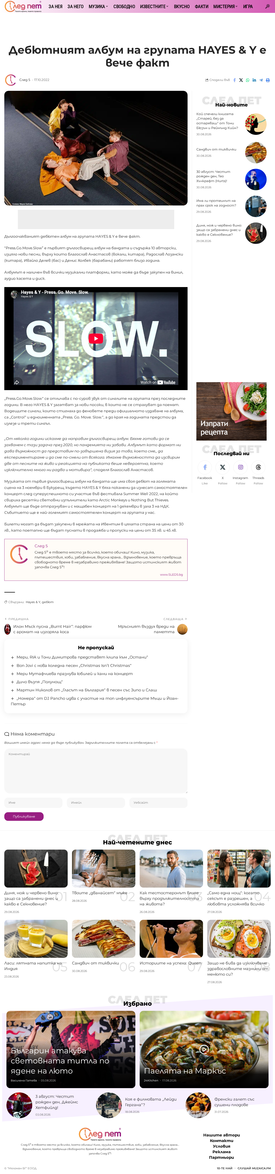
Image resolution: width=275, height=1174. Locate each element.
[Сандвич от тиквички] (256, 152)
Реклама (221, 1152)
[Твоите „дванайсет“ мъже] (103, 869)
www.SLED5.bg (171, 574)
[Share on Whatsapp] (248, 80)
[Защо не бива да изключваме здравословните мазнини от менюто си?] (239, 939)
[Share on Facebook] (234, 80)
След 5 (24, 80)
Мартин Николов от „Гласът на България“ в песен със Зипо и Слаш (87, 690)
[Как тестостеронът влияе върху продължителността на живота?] (171, 869)
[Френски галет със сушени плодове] (198, 1105)
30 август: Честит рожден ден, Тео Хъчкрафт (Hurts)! (213, 176)
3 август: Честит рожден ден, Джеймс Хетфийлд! (56, 1102)
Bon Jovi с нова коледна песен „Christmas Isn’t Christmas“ (74, 665)
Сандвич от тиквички (216, 150)
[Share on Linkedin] (254, 80)
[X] (222, 473)
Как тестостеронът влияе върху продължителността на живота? (169, 898)
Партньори (221, 1157)
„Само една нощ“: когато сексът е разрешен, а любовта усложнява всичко (235, 898)
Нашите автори (221, 1135)
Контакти (221, 1140)
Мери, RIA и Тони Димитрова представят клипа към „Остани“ (82, 657)
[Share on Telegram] (261, 80)
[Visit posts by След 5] (10, 80)
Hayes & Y (33, 602)
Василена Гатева (24, 1080)
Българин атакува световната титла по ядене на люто (60, 1060)
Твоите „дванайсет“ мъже (99, 893)
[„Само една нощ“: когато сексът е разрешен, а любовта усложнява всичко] (239, 869)
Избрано (137, 1004)
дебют (48, 602)
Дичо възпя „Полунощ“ (40, 682)
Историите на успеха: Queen (170, 963)
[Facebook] (204, 473)
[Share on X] (241, 80)
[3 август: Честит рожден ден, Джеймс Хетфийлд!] (19, 1105)
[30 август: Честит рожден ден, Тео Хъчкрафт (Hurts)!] (256, 179)
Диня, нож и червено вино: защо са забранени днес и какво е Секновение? (219, 230)
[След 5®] (23, 6)
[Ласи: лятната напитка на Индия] (36, 939)
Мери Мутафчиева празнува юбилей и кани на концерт (75, 673)
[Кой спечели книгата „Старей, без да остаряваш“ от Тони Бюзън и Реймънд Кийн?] (256, 124)
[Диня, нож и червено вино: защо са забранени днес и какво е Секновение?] (256, 233)
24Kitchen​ (151, 1080)
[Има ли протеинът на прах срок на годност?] (256, 206)
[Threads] (258, 473)
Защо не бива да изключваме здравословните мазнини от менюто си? (237, 969)
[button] (267, 6)
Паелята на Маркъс (185, 1070)
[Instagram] (240, 473)
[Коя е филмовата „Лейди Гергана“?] (109, 1105)
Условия (221, 1146)
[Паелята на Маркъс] (204, 1049)
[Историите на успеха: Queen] (171, 939)
